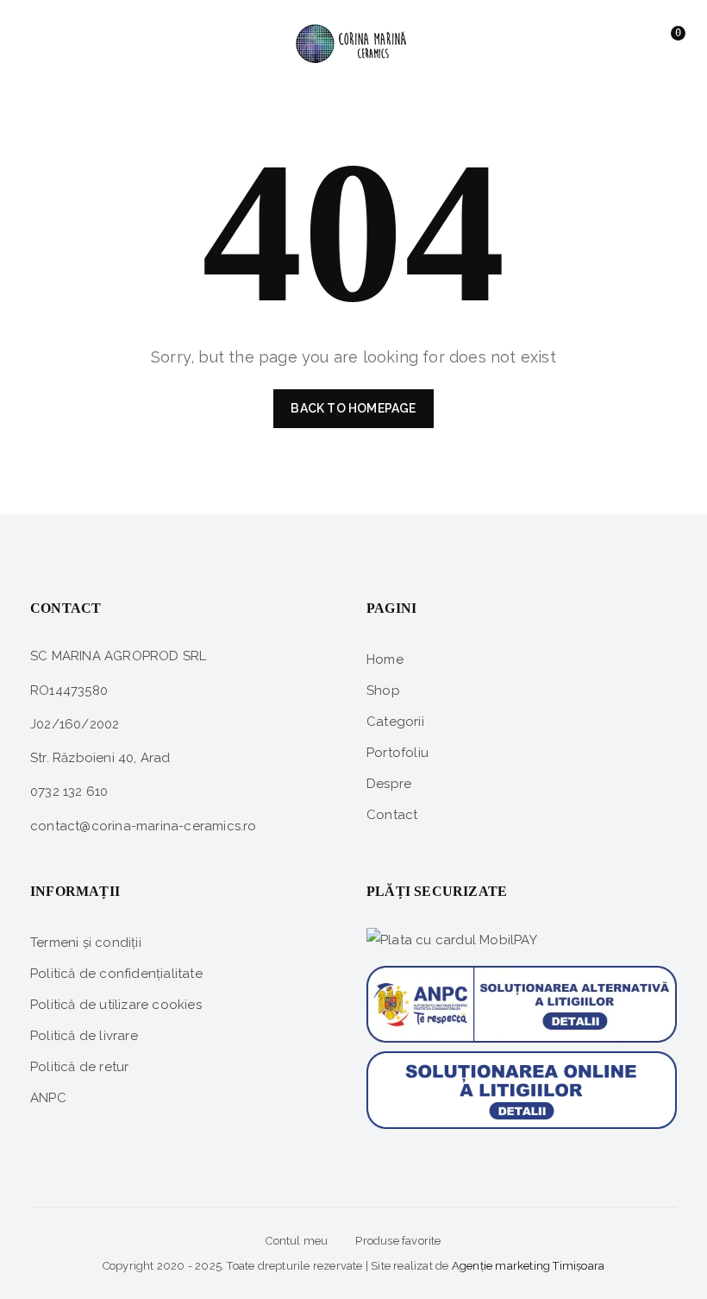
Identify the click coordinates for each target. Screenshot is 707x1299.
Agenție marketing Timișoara (528, 1265)
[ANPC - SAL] (521, 998)
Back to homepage (353, 408)
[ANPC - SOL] (521, 1089)
